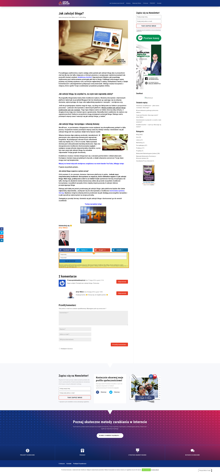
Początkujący (140, 145)
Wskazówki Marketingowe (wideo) (146, 153)
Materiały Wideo (136, 3)
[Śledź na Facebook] (97, 392)
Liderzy (138, 140)
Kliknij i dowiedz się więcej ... (110, 435)
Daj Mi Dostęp (70, 261)
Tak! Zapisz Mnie (148, 26)
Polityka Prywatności (79, 463)
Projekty (138, 151)
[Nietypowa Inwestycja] (148, 89)
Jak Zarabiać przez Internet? (116, 3)
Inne (137, 137)
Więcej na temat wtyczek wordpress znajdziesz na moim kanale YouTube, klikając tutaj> (91, 164)
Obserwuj (103, 392)
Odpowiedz (122, 282)
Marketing (139, 142)
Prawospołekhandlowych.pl (76, 280)
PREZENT (152, 3)
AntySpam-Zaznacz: (66, 348)
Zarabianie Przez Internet (144, 161)
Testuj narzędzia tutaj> (93, 204)
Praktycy (138, 148)
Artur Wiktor (71, 17)
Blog (84, 17)
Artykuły (128, 3)
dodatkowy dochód (85, 77)
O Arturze (145, 3)
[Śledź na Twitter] (110, 392)
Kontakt (159, 3)
